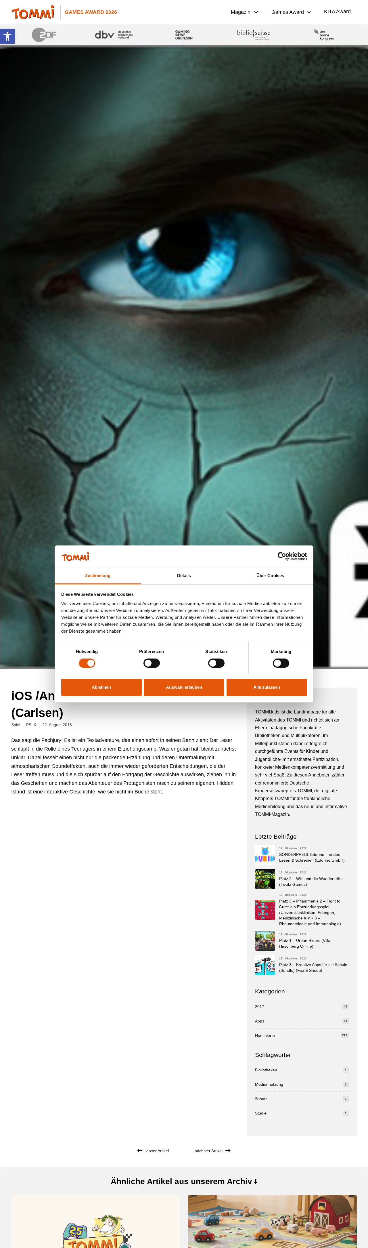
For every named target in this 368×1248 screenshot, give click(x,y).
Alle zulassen (266, 687)
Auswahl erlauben (184, 687)
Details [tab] (184, 575)
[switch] (151, 663)
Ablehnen (101, 687)
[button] (7, 36)
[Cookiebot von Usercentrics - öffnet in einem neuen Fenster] (282, 556)
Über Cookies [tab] (270, 575)
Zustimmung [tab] (98, 575)
